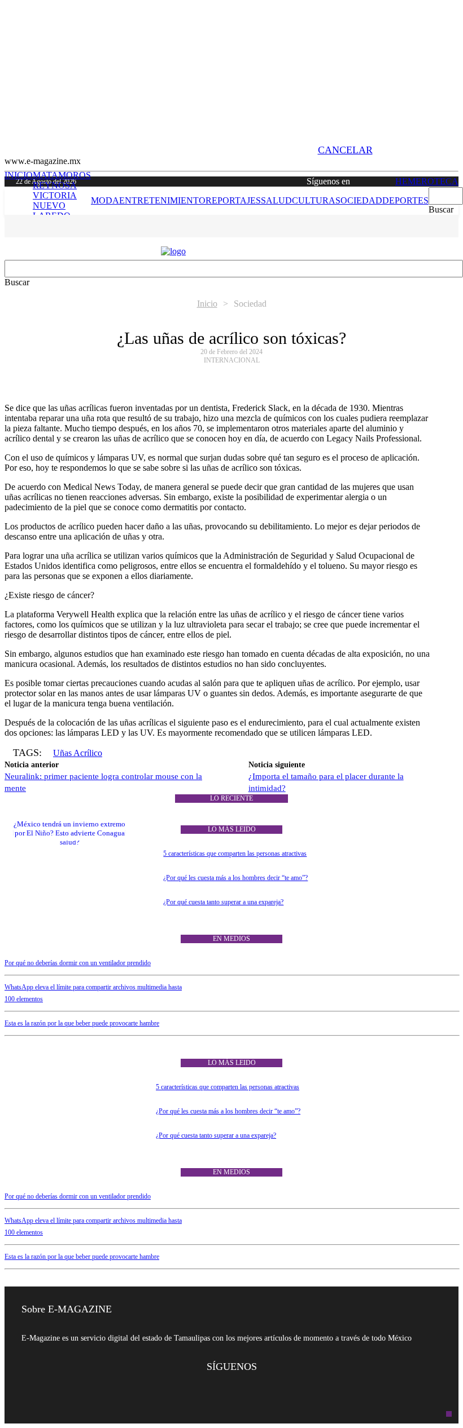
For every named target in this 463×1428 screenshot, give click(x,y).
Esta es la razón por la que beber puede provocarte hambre (82, 1023)
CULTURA (313, 200)
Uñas (63, 753)
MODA (105, 200)
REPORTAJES (233, 200)
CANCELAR (345, 150)
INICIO (48, 200)
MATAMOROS (62, 175)
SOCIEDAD (358, 200)
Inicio (207, 303)
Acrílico (87, 753)
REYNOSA (55, 185)
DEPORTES (405, 200)
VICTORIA (55, 195)
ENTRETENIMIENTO (162, 200)
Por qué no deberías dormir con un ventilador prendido (78, 963)
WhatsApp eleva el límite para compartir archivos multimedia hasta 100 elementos (93, 993)
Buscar (441, 209)
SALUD (276, 200)
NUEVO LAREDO (52, 210)
